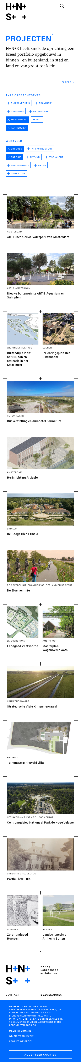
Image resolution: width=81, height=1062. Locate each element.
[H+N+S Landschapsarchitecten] (18, 975)
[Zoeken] (62, 6)
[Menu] (71, 6)
